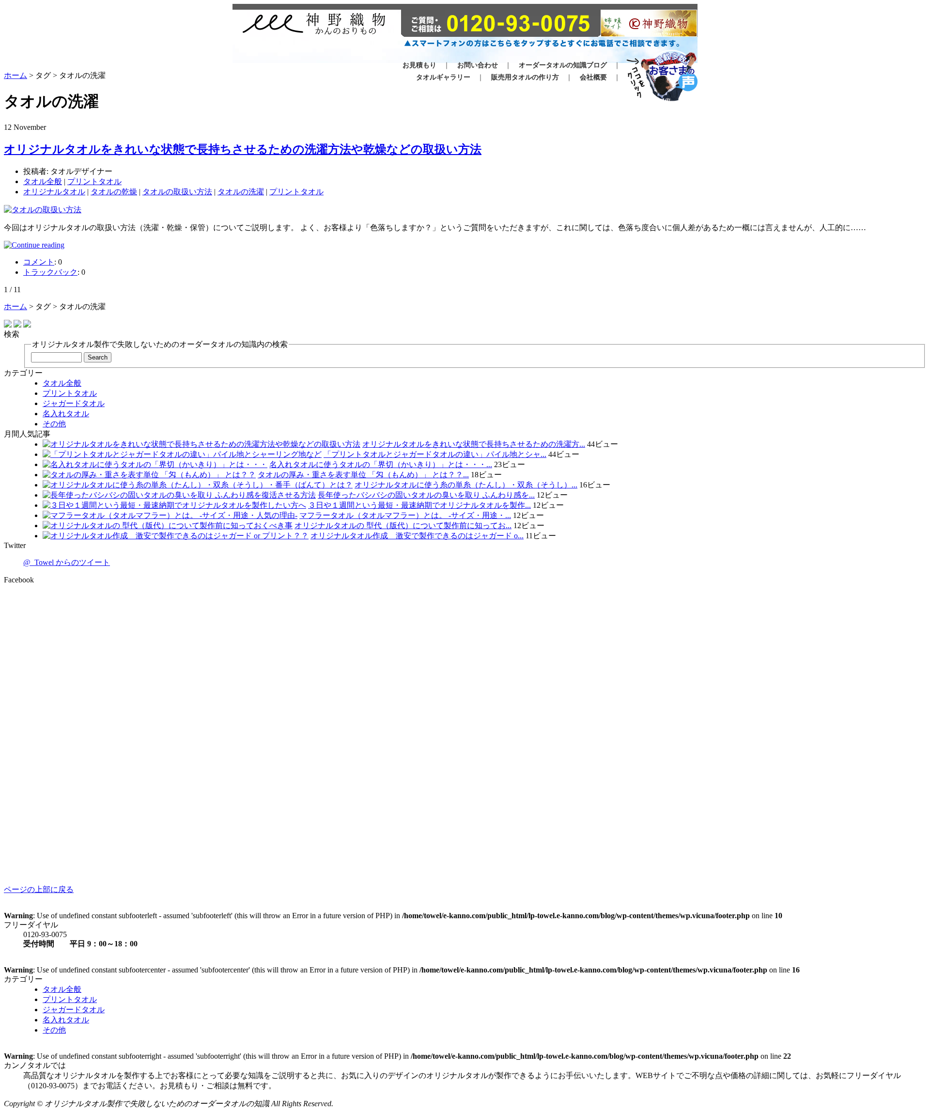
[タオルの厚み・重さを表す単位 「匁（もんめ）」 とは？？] (149, 474)
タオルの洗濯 (240, 192)
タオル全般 (42, 181)
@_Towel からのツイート (66, 562)
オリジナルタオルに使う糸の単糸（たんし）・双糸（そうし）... (466, 485)
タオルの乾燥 (114, 192)
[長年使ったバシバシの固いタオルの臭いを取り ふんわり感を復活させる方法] (179, 495)
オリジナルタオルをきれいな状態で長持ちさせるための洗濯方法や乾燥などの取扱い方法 (242, 149)
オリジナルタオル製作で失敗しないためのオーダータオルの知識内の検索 (160, 344)
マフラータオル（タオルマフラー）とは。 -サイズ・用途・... (405, 515)
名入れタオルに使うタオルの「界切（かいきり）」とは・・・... (380, 464)
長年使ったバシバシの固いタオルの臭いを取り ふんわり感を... (426, 495)
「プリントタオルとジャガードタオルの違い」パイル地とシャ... (435, 454)
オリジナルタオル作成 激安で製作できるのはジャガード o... (417, 536)
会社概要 (593, 77)
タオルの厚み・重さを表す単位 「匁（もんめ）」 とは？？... (363, 474)
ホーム (15, 75)
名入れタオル (66, 413)
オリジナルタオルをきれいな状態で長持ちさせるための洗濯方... (473, 444)
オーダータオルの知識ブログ (563, 65)
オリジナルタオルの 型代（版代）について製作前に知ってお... (403, 525)
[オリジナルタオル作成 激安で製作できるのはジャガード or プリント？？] (176, 536)
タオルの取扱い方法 (177, 192)
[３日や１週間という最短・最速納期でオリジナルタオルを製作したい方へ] (174, 505)
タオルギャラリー (443, 77)
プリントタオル (94, 181)
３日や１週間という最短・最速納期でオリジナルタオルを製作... (419, 505)
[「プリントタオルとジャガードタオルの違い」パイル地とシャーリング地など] (182, 454)
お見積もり (419, 65)
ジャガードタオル (74, 403)
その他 (54, 424)
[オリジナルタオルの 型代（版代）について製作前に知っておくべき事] (168, 525)
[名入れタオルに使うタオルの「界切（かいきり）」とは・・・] (155, 464)
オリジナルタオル (54, 192)
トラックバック (50, 272)
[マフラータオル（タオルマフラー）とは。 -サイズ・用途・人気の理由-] (170, 515)
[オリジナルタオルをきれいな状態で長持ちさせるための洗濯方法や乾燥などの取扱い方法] (465, 245)
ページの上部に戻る (39, 889)
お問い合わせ (477, 65)
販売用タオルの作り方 (525, 77)
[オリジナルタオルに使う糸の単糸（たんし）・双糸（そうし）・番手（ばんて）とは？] (198, 485)
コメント (38, 262)
